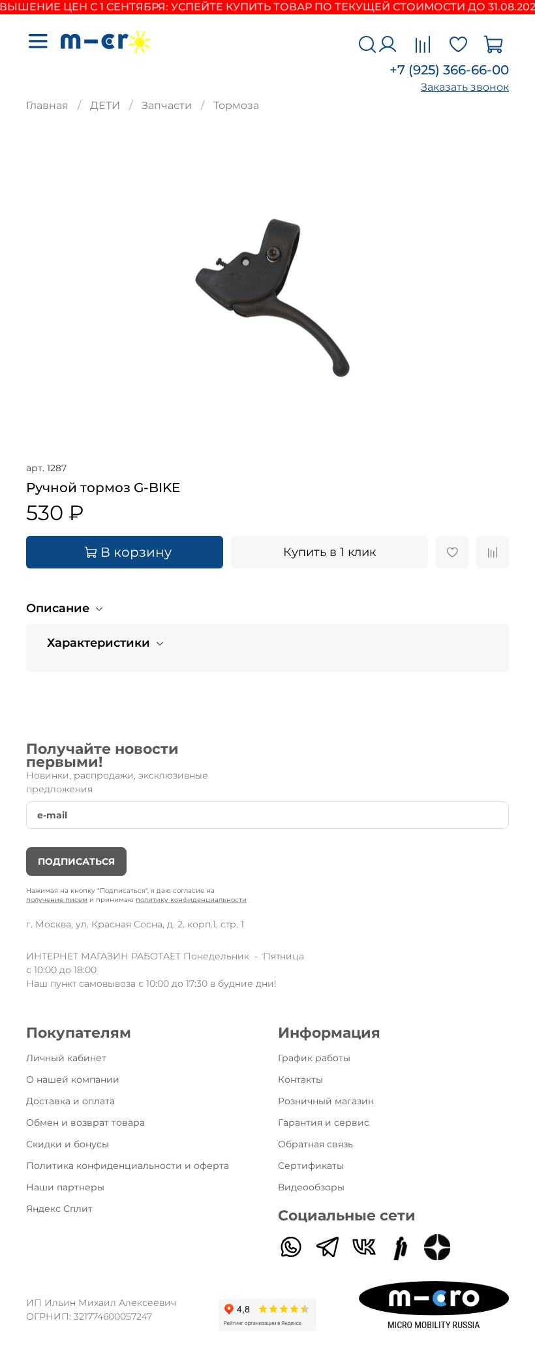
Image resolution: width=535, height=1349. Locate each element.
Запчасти (167, 105)
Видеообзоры (311, 1187)
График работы (314, 1058)
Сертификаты (311, 1165)
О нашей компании (72, 1079)
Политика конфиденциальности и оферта (127, 1165)
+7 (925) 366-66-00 (449, 70)
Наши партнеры (65, 1187)
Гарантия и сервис (323, 1122)
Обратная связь (315, 1144)
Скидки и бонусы (67, 1144)
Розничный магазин (326, 1101)
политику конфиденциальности (191, 899)
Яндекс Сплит (59, 1209)
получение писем (56, 899)
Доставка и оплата (70, 1101)
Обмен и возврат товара (85, 1122)
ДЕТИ (105, 105)
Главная (47, 105)
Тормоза (236, 105)
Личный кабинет (66, 1058)
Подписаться (76, 861)
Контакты (300, 1079)
